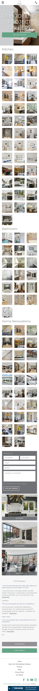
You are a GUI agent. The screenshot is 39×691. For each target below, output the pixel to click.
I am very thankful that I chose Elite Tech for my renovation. (19, 621)
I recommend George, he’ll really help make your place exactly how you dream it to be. (19, 586)
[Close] (9, 688)
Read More (5, 597)
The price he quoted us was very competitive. (18, 604)
